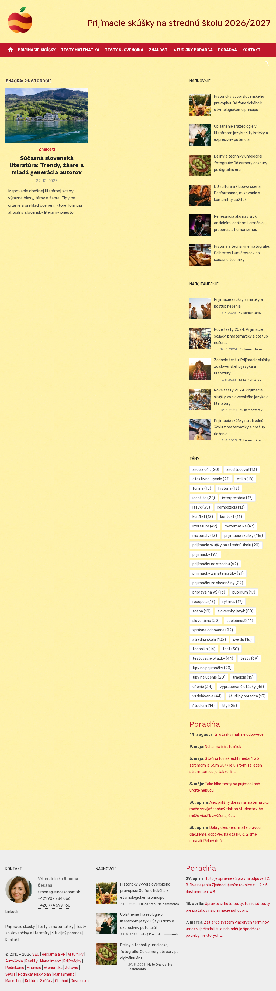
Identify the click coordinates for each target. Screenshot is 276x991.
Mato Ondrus (156, 964)
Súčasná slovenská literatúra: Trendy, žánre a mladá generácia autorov (47, 165)
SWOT (10, 974)
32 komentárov (249, 380)
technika (203, 649)
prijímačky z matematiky (218, 573)
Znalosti (158, 50)
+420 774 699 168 (54, 905)
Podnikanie (14, 967)
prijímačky (205, 554)
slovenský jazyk (235, 611)
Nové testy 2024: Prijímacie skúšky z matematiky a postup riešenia (241, 336)
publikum (243, 592)
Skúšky (46, 981)
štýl (229, 705)
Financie (34, 967)
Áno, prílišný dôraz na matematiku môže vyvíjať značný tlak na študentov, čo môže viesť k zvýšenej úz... (229, 809)
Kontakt (251, 50)
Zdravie (71, 967)
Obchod (61, 981)
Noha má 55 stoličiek (223, 746)
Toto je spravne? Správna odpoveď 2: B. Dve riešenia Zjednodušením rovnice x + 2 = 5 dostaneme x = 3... (228, 885)
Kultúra (31, 981)
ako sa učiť (205, 469)
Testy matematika (80, 50)
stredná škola (209, 639)
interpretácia (237, 498)
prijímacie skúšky (243, 535)
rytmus (232, 602)
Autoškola (14, 961)
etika (245, 479)
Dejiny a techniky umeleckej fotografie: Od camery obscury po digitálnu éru (240, 163)
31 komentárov (250, 440)
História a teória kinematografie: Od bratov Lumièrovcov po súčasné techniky (242, 253)
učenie (202, 686)
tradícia (243, 677)
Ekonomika (53, 967)
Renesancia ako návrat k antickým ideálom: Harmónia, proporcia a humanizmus (239, 223)
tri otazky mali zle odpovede (239, 734)
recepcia (203, 602)
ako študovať (241, 469)
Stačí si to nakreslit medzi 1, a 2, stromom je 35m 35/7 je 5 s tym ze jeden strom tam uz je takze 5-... (225, 765)
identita (203, 498)
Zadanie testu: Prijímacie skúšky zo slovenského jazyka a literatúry (242, 367)
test (231, 649)
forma (201, 488)
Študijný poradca (193, 50)
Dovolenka (80, 981)
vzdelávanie (207, 696)
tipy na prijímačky (212, 668)
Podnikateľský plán (34, 974)
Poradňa (227, 50)
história (228, 488)
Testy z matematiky (55, 926)
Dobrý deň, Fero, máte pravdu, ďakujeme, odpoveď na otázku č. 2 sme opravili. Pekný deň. (225, 834)
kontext (231, 517)
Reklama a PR (53, 954)
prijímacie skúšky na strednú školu (226, 545)
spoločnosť (240, 620)
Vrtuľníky (76, 954)
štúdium (203, 705)
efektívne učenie (211, 479)
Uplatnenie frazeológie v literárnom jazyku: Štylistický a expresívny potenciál (241, 133)
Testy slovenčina (124, 50)
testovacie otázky (212, 658)
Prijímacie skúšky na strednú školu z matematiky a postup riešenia (239, 427)
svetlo (242, 639)
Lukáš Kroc (147, 904)
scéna (201, 611)
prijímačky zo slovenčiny (217, 583)
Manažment (50, 961)
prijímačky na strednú (215, 564)
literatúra (204, 526)
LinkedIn (12, 912)
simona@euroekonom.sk (59, 892)
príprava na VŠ (208, 592)
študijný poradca (247, 696)
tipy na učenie (208, 677)
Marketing (14, 981)
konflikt (202, 517)
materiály (204, 535)
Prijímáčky (72, 961)
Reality (31, 961)
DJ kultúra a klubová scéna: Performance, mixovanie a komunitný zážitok (237, 193)
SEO (35, 954)
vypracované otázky (242, 686)
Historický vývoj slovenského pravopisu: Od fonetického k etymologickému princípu (239, 103)
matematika (239, 526)
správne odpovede (212, 630)
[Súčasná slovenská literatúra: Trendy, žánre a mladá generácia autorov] (46, 115)
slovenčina (205, 620)
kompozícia (231, 507)
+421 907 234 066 (54, 898)
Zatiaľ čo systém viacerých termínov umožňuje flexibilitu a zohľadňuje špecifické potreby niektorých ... (227, 929)
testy (249, 658)
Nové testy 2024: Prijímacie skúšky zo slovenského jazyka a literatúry (241, 397)
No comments (168, 904)
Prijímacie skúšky (37, 50)
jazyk (201, 507)
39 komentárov (250, 313)
